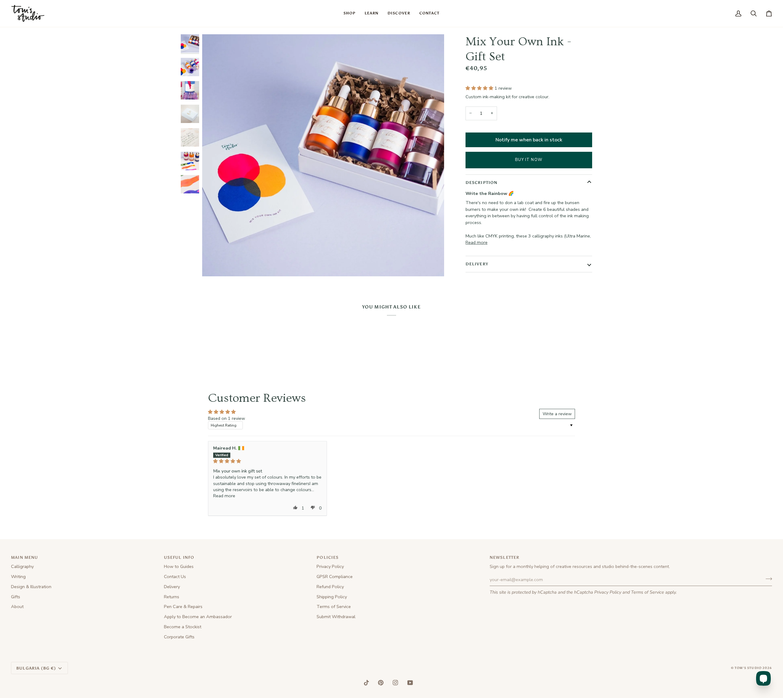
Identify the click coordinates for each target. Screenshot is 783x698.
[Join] (767, 579)
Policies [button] (328, 557)
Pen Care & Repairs (183, 606)
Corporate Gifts (179, 637)
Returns (171, 597)
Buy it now (528, 159)
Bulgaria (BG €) (36, 668)
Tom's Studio (748, 668)
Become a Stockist (182, 627)
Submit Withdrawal (336, 617)
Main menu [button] (24, 557)
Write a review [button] (557, 414)
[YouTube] (410, 682)
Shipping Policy (332, 597)
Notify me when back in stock (528, 139)
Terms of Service (647, 592)
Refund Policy (330, 587)
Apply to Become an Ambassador (198, 617)
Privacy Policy (607, 592)
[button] (349, 13)
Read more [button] (224, 496)
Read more (477, 242)
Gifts (15, 597)
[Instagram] (395, 682)
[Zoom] (213, 264)
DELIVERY (477, 264)
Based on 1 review (226, 418)
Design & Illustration (31, 587)
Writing (18, 576)
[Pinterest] (381, 682)
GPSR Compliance (335, 576)
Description (482, 182)
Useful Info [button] (179, 557)
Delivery (172, 587)
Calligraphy (22, 566)
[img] (267, 461)
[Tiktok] (366, 682)
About (17, 606)
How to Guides (179, 566)
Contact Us (175, 576)
